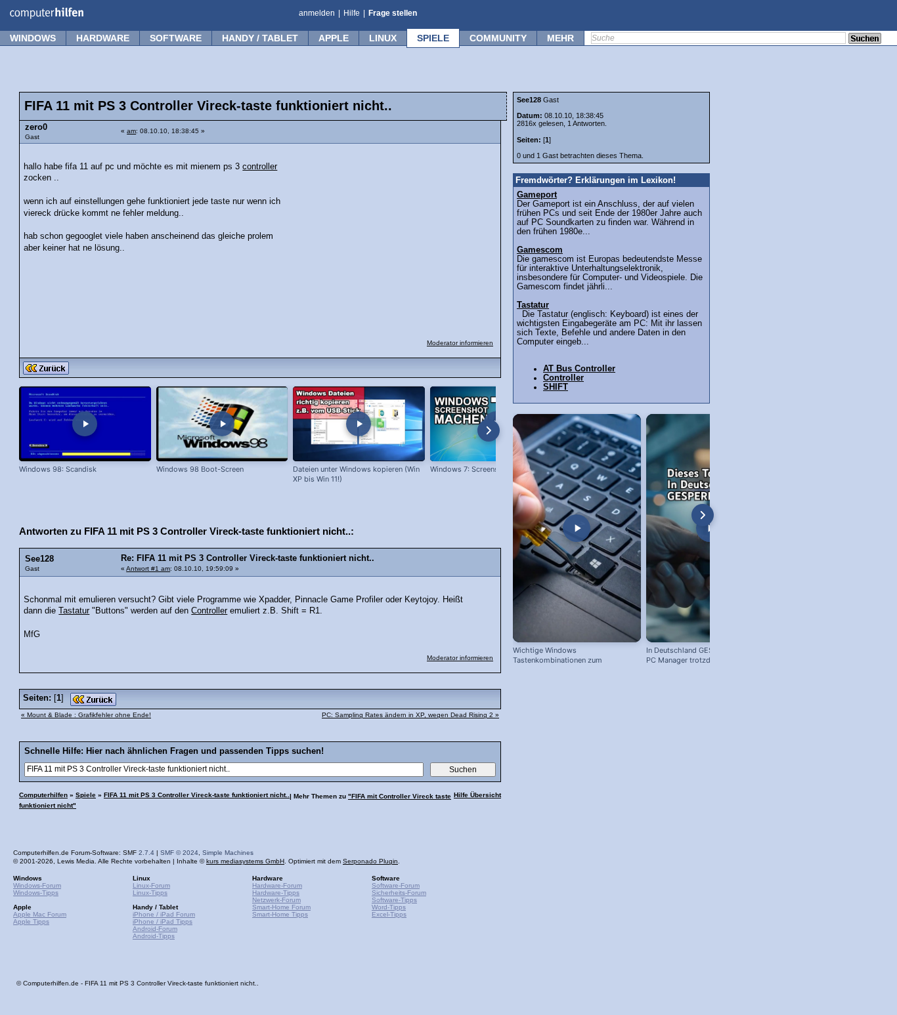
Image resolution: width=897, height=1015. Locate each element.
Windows (33, 38)
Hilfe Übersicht (477, 794)
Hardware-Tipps (275, 892)
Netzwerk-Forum (276, 899)
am (131, 131)
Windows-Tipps (35, 892)
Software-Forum (396, 885)
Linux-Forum (151, 885)
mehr (560, 38)
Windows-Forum (37, 885)
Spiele (433, 38)
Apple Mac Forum (39, 914)
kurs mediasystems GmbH (245, 861)
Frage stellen (392, 13)
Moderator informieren (460, 342)
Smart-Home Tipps (280, 914)
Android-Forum (155, 928)
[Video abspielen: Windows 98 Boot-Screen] (222, 424)
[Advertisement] (395, 233)
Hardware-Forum (277, 885)
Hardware (102, 38)
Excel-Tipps (389, 914)
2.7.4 (146, 852)
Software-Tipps (394, 899)
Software (176, 38)
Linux (383, 38)
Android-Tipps (154, 936)
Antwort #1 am (148, 568)
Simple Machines (227, 852)
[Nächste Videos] (488, 430)
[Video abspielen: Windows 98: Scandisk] (85, 424)
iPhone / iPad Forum (164, 914)
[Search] (864, 39)
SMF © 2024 (179, 852)
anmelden (317, 13)
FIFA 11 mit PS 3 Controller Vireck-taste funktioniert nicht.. (197, 794)
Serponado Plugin (370, 861)
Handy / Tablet (260, 38)
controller (259, 166)
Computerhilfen (43, 794)
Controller (209, 610)
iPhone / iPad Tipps (162, 921)
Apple (333, 38)
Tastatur (73, 610)
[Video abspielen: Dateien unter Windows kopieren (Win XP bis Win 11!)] (359, 424)
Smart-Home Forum (281, 907)
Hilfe (351, 13)
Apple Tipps (31, 921)
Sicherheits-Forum (399, 892)
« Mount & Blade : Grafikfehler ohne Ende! (86, 714)
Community (498, 38)
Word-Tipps (389, 907)
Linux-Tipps (150, 892)
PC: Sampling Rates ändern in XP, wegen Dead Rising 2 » (410, 714)
